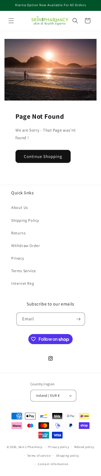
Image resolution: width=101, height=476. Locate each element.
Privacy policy (58, 447)
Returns (18, 232)
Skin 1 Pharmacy (30, 447)
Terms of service (39, 456)
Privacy (17, 258)
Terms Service (23, 270)
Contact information (53, 464)
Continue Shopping (43, 156)
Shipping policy (67, 456)
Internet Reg (22, 283)
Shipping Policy (25, 220)
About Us (19, 207)
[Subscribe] (78, 319)
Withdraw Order (25, 245)
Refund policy (84, 447)
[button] (11, 21)
